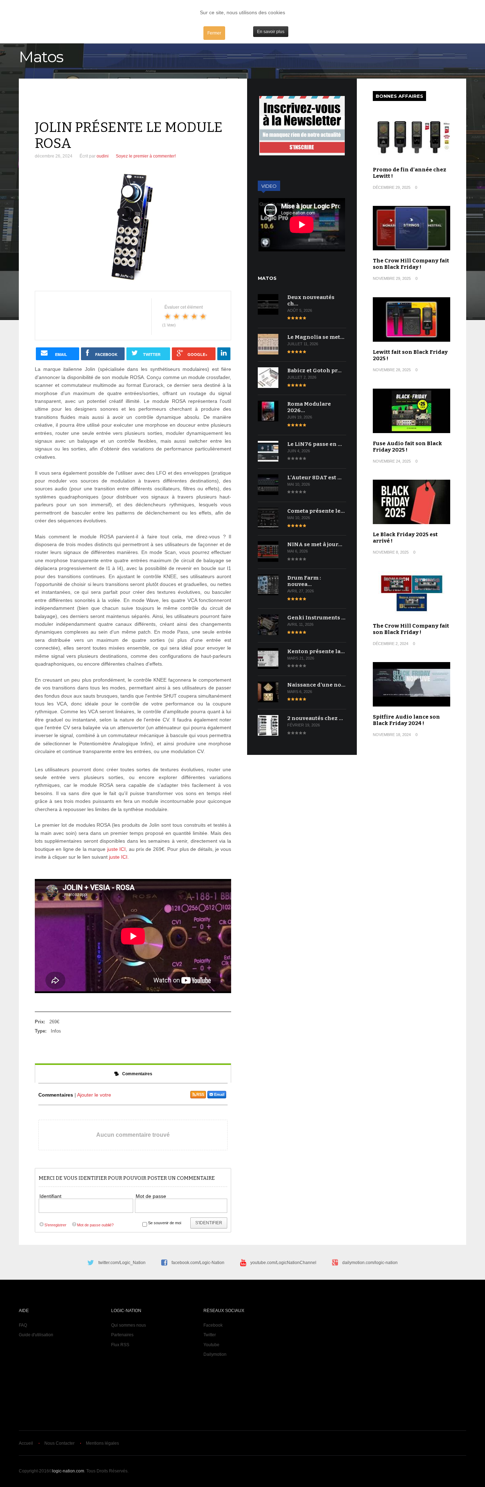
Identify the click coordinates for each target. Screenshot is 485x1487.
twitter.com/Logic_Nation (122, 1262)
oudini (103, 156)
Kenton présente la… (316, 651)
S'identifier (208, 1222)
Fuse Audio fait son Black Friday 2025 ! (407, 446)
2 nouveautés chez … (315, 718)
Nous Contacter (59, 1443)
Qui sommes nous (128, 1325)
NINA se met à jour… (314, 544)
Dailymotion (215, 1354)
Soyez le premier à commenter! (146, 156)
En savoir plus (270, 31)
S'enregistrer (55, 1225)
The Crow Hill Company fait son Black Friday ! (411, 263)
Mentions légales (102, 1443)
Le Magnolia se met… (315, 337)
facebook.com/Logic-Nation (197, 1262)
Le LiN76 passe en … (314, 444)
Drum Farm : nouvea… (304, 581)
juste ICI (115, 849)
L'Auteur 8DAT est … (314, 477)
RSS (200, 1094)
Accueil (26, 1443)
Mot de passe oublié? (95, 1225)
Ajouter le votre (94, 1095)
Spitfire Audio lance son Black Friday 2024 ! (406, 720)
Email (219, 1094)
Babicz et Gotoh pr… (314, 370)
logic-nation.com (68, 1471)
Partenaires (122, 1334)
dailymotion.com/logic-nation (370, 1262)
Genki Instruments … (316, 617)
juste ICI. (119, 857)
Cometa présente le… (316, 511)
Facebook (213, 1325)
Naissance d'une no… (316, 685)
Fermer (214, 33)
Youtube (211, 1344)
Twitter (209, 1334)
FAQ (23, 1325)
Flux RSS (120, 1344)
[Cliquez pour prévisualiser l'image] (133, 227)
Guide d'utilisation (36, 1334)
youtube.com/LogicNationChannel (283, 1262)
